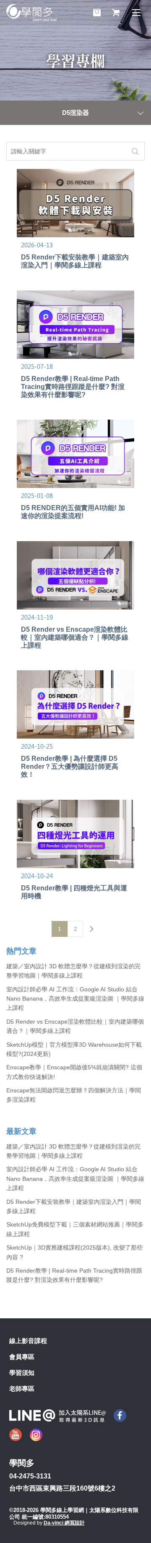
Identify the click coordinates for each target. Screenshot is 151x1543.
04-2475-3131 (30, 1476)
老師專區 (21, 1388)
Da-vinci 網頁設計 (64, 1523)
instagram (36, 1435)
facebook (120, 1415)
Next (91, 929)
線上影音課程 (28, 1340)
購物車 (97, 12)
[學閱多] (31, 12)
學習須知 (21, 1372)
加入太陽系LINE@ (57, 1415)
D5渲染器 (75, 112)
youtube (15, 1435)
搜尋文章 (135, 151)
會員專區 (21, 1356)
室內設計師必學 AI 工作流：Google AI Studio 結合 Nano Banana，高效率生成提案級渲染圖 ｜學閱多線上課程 (75, 998)
